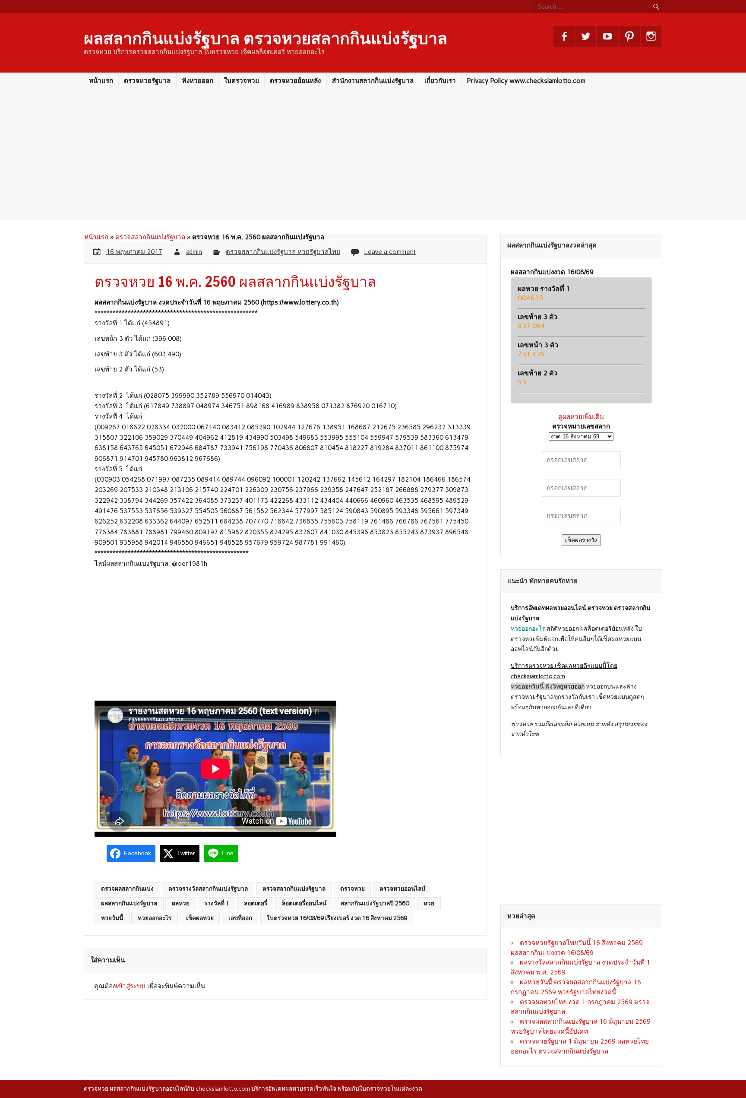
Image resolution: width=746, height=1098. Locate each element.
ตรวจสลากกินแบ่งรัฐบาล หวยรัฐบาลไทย (283, 252)
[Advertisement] (373, 154)
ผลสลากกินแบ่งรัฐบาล (129, 903)
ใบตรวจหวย (241, 81)
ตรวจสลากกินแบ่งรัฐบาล (150, 237)
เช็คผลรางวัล (581, 540)
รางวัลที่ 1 (216, 903)
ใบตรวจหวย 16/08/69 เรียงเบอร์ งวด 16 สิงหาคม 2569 (337, 917)
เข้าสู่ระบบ (130, 986)
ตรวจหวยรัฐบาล (147, 81)
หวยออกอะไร (154, 917)
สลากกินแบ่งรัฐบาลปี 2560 (375, 903)
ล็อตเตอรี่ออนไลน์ (304, 903)
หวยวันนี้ (112, 917)
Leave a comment (390, 252)
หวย (429, 903)
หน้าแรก (101, 81)
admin (194, 252)
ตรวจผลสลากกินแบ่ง (127, 888)
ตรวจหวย (352, 888)
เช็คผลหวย (200, 917)
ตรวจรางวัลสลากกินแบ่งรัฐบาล (208, 888)
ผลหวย (181, 903)
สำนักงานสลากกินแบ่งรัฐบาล (373, 81)
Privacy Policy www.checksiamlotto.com (526, 81)
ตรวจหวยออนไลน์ (402, 888)
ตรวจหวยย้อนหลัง (295, 81)
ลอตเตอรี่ (255, 903)
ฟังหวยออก (197, 81)
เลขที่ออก (240, 917)
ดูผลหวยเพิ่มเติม (581, 417)
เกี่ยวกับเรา (440, 81)
